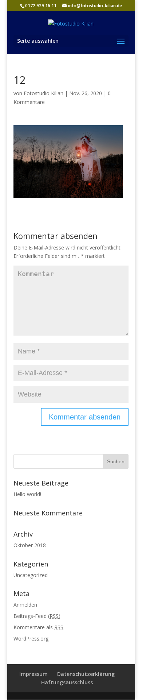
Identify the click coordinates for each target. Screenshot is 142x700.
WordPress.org (30, 638)
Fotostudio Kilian (43, 93)
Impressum (33, 673)
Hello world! (27, 494)
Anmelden (25, 604)
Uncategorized (30, 575)
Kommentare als (38, 627)
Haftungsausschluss (67, 682)
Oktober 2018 (29, 545)
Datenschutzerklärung (86, 673)
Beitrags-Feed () (36, 615)
